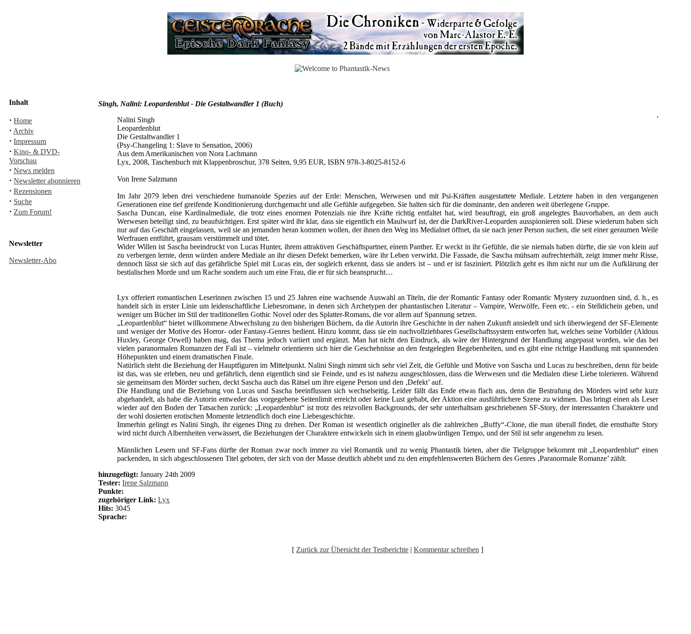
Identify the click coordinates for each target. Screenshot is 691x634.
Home (23, 121)
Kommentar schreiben (446, 550)
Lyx (164, 500)
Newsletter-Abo (32, 260)
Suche (23, 202)
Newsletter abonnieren (47, 181)
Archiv (23, 131)
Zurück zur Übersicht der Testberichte (352, 550)
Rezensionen (33, 191)
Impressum (30, 141)
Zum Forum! (33, 212)
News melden (34, 170)
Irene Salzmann (145, 483)
